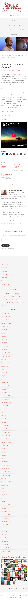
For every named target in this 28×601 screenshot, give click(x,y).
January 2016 (5, 548)
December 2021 (5, 313)
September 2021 (6, 323)
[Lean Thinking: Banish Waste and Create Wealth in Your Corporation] (5, 572)
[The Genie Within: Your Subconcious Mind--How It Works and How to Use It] (8, 563)
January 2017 (5, 508)
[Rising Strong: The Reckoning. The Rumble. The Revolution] (25, 563)
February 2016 (5, 544)
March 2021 (4, 343)
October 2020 (5, 359)
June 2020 (4, 372)
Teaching (3, 281)
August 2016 (4, 524)
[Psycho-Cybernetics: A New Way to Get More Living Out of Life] (25, 567)
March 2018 (4, 462)
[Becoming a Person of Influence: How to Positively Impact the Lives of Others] (2, 584)
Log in (20, 597)
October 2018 (5, 439)
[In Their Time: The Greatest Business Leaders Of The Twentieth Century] (16, 572)
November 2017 (5, 475)
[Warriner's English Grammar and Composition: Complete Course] (5, 584)
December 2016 (5, 511)
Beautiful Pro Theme (16, 595)
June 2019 (4, 412)
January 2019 (5, 429)
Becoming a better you (13, 184)
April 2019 (4, 419)
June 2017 (4, 491)
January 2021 (5, 349)
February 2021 (5, 346)
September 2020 (6, 363)
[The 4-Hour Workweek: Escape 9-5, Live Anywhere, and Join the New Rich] (8, 580)
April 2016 (4, 538)
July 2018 (4, 448)
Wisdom (4, 305)
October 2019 (5, 399)
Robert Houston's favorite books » (18, 588)
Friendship (12, 293)
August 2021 (4, 326)
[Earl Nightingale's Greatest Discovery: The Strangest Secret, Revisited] (22, 580)
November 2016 (5, 515)
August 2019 (4, 405)
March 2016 (4, 541)
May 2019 (4, 415)
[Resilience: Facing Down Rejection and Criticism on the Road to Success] (19, 580)
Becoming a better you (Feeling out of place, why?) (19, 166)
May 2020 (4, 376)
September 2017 (6, 482)
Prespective (20, 299)
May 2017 (4, 495)
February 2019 (5, 425)
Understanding (22, 302)
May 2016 (4, 534)
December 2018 (5, 432)
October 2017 (5, 478)
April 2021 (4, 339)
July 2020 (4, 369)
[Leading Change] (22, 571)
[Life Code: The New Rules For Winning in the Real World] (22, 567)
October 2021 (5, 320)
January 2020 (5, 389)
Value (26, 302)
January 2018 (5, 468)
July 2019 (4, 409)
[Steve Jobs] (25, 580)
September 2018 (6, 442)
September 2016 (6, 521)
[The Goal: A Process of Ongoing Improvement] (14, 571)
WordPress (15, 597)
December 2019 (5, 392)
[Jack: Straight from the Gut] (16, 566)
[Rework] (11, 580)
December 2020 (5, 353)
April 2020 (4, 379)
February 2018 (5, 465)
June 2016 (4, 531)
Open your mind (16, 296)
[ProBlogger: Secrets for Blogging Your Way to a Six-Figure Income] (11, 571)
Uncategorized (5, 284)
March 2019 (4, 422)
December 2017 (5, 472)
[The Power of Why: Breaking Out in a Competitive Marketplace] (11, 584)
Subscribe (5, 245)
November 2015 (5, 551)
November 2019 (5, 396)
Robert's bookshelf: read (13, 557)
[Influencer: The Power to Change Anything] (8, 571)
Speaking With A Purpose (14, 6)
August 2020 (4, 366)
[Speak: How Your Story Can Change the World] (8, 584)
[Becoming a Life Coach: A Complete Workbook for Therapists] (22, 562)
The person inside (13, 302)
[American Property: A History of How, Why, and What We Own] (8, 567)
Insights (22, 293)
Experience (5, 293)
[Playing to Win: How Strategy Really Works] (25, 571)
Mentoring (4, 277)
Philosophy (15, 299)
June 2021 (4, 333)
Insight (18, 293)
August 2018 (4, 445)
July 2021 (4, 329)
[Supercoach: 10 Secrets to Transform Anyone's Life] (19, 576)
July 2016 (4, 528)
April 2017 (4, 498)
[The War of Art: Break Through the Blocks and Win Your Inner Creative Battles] (14, 576)
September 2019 (6, 402)
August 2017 (4, 485)
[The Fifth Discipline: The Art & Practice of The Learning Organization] (14, 563)
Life (9, 296)
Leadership (4, 274)
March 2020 (4, 382)
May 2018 (4, 455)
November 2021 (5, 316)
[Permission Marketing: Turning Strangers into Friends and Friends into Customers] (16, 562)
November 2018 (5, 435)
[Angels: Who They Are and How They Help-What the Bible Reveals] (16, 580)
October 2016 (5, 518)
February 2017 (5, 505)
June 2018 (4, 452)
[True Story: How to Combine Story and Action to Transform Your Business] (16, 576)
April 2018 (4, 458)
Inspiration (4, 271)
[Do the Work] (11, 567)
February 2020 (5, 386)
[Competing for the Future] (22, 576)
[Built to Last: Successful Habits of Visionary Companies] (2, 571)
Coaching (4, 267)
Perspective (6, 299)
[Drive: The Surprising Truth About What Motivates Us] (19, 567)
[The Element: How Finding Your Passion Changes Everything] (2, 567)
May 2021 (4, 336)
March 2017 (4, 501)
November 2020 (5, 356)
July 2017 (4, 488)
